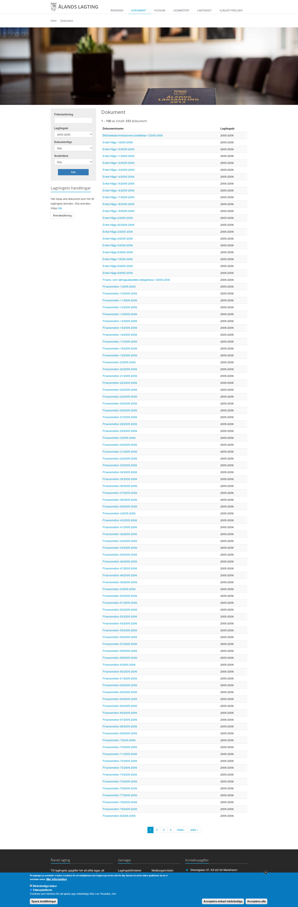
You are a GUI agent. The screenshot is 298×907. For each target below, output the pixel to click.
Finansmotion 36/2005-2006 (120, 486)
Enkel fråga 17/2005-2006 (118, 197)
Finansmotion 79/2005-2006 (120, 809)
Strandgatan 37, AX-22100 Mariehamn (213, 870)
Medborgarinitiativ (162, 870)
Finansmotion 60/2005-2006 (120, 671)
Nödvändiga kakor (45, 886)
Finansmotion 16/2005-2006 (120, 335)
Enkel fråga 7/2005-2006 (118, 259)
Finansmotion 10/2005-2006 (120, 293)
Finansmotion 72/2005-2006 (120, 761)
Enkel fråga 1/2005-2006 (118, 142)
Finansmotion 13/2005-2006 (120, 314)
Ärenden (117, 10)
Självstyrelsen (231, 10)
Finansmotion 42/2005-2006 (120, 534)
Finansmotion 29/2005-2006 (120, 431)
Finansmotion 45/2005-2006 (120, 554)
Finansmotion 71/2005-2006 (120, 754)
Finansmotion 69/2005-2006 (120, 733)
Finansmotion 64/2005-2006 (120, 699)
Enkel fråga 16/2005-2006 (118, 190)
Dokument (138, 10)
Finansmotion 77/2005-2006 (120, 795)
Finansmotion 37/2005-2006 (120, 493)
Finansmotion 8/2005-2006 (119, 816)
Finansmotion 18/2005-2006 (120, 348)
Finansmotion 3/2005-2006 (119, 438)
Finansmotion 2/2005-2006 (119, 362)
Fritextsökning (63, 114)
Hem (54, 21)
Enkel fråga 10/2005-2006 (118, 149)
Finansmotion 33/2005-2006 (120, 465)
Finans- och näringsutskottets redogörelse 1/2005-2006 (136, 280)
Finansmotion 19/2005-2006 (120, 355)
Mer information (56, 879)
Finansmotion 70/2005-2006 (120, 747)
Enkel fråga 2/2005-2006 (118, 218)
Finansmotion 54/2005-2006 (120, 623)
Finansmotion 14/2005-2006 (120, 321)
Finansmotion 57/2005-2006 (120, 644)
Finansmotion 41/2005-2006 (120, 527)
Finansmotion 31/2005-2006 (120, 452)
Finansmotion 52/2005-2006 (120, 610)
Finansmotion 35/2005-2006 (120, 479)
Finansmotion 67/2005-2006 (120, 720)
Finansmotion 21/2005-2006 (120, 376)
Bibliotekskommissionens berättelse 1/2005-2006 (133, 135)
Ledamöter (181, 10)
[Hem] (77, 8)
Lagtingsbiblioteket (129, 870)
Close (266, 872)
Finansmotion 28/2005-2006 (120, 424)
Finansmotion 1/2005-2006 (119, 286)
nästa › (181, 830)
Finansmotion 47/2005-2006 (120, 568)
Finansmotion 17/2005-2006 (120, 341)
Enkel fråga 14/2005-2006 (118, 177)
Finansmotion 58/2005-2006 (120, 651)
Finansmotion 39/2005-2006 (120, 506)
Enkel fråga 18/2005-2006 (118, 204)
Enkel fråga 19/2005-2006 (118, 211)
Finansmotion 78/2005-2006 (120, 802)
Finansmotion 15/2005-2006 (120, 328)
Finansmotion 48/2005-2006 (120, 575)
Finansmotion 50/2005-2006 (120, 596)
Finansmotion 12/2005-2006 (120, 307)
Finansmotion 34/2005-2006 (120, 472)
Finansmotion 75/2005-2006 (120, 781)
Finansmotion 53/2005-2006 (120, 616)
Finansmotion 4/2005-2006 (119, 513)
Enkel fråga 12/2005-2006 (118, 163)
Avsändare (61, 156)
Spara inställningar (43, 901)
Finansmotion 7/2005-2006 (119, 740)
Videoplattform (42, 890)
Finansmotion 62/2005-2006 (120, 685)
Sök (73, 172)
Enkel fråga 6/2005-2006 (118, 252)
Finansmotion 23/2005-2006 (120, 390)
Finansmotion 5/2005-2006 (119, 589)
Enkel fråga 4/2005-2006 (118, 238)
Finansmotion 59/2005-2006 (120, 658)
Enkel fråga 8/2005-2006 (118, 266)
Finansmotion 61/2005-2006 (120, 678)
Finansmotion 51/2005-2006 (120, 603)
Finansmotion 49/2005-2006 (120, 582)
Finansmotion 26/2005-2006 (120, 410)
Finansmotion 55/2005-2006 (120, 630)
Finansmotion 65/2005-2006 (120, 706)
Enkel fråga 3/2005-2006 (118, 232)
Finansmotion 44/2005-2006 (120, 548)
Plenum (159, 10)
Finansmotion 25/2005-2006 (120, 403)
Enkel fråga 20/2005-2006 (118, 225)
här (60, 208)
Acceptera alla (256, 901)
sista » (194, 830)
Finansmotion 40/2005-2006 (120, 520)
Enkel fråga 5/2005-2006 (118, 245)
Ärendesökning (62, 215)
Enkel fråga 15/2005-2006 (118, 183)
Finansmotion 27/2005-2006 (120, 417)
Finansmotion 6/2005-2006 (119, 665)
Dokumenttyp (63, 142)
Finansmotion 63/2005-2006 (120, 692)
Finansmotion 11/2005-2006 (120, 300)
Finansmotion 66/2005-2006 (120, 713)
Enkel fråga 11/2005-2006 (118, 156)
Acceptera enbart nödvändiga (222, 901)
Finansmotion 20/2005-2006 (120, 369)
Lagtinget (204, 10)
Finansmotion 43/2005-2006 (120, 541)
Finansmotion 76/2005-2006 (120, 788)
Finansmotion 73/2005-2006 (120, 768)
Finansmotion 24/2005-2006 (120, 396)
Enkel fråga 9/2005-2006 (118, 273)
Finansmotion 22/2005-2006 (120, 383)
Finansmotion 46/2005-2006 (120, 561)
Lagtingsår (61, 128)
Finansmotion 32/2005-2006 (120, 458)
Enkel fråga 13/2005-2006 (118, 170)
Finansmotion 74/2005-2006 (120, 774)
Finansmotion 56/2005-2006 (120, 637)
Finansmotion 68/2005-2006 (120, 726)
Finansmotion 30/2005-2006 (120, 445)
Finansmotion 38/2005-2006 (120, 500)
